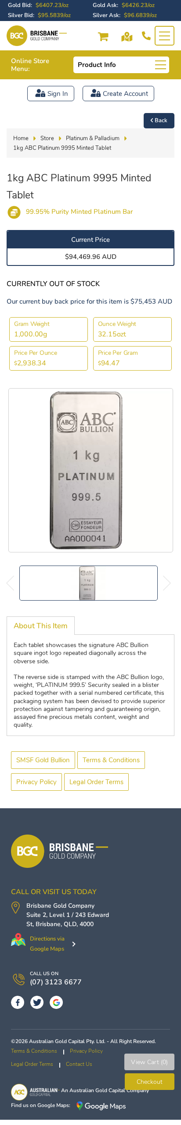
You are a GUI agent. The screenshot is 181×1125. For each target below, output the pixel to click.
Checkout (150, 1082)
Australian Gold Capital (97, 1090)
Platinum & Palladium (92, 138)
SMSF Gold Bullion (43, 760)
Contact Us (79, 1064)
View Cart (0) (149, 1062)
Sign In (57, 93)
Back (161, 120)
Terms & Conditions (111, 760)
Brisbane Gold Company (60, 906)
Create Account (125, 93)
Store (47, 138)
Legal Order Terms (96, 782)
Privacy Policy (36, 782)
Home (21, 138)
